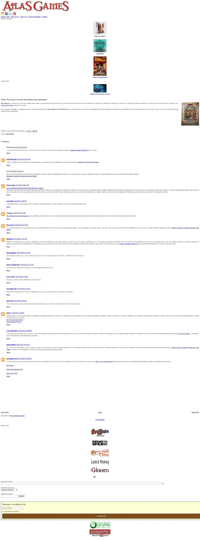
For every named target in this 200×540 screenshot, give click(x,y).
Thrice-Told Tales (7, 105)
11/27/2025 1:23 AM (22, 277)
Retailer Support (35, 17)
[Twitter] (10, 15)
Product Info (5, 17)
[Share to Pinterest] (36, 131)
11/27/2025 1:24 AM (23, 289)
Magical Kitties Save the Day (100, 94)
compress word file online (78, 150)
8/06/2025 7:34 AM (23, 253)
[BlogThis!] (29, 131)
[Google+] (14, 15)
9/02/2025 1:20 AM (26, 265)
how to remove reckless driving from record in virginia (25, 188)
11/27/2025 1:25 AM (20, 301)
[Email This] (27, 131)
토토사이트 (9, 301)
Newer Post (5, 412)
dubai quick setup (11, 373)
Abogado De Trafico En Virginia (88, 162)
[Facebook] (6, 15)
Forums (44, 17)
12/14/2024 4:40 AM (20, 239)
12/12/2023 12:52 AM (16, 171)
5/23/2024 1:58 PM (20, 201)
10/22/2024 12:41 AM (21, 225)
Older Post (195, 412)
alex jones (9, 201)
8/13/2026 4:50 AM (23, 345)
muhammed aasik (11, 359)
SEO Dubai (9, 365)
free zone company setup (14, 369)
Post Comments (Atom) (17, 416)
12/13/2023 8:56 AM (22, 185)
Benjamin (9, 239)
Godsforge (100, 54)
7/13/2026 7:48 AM (17, 313)
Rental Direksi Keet (13, 265)
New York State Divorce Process (17, 216)
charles (9, 213)
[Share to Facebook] (34, 131)
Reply (8, 153)
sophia (8, 313)
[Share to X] (32, 131)
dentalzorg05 (11, 253)
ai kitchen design (11, 331)
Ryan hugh (10, 225)
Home (100, 412)
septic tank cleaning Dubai (104, 361)
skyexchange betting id (13, 322)
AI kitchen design (183, 334)
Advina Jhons (10, 185)
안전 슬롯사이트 (11, 289)
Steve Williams (11, 159)
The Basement (100, 420)
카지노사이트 (10, 277)
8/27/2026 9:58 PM (24, 359)
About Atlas (15, 17)
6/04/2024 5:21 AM (19, 213)
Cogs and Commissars (100, 77)
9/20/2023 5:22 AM (23, 159)
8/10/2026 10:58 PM (25, 331)
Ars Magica (10, 134)
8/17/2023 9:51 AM (20, 147)
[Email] (2, 15)
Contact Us (24, 17)
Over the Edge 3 (100, 36)
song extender (11, 345)
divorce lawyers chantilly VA (129, 244)
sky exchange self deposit (14, 320)
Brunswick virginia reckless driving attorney (21, 176)
